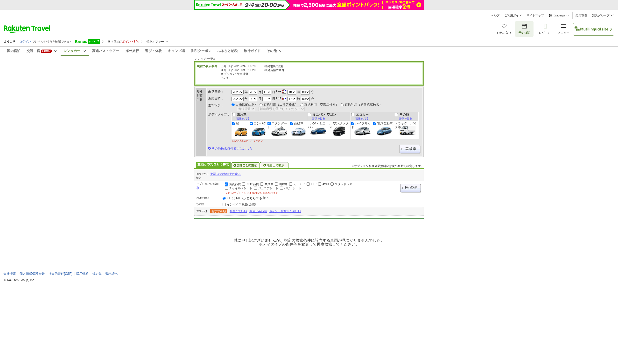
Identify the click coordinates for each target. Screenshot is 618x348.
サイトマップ (535, 15)
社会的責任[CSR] (60, 274)
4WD (326, 184)
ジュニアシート (268, 188)
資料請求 (111, 274)
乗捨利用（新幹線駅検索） (363, 104)
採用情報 (82, 274)
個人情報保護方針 (32, 274)
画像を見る (243, 118)
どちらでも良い (257, 198)
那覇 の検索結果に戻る (225, 174)
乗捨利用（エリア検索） (281, 104)
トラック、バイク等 (406, 125)
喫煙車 (283, 184)
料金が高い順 (258, 211)
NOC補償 (252, 184)
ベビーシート (293, 188)
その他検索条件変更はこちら (231, 148)
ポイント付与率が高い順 (285, 211)
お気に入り (504, 33)
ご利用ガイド (513, 15)
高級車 (298, 123)
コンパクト (258, 125)
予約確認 (524, 33)
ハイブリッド (361, 125)
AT (228, 198)
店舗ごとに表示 (245, 165)
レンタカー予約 (205, 58)
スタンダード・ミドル (277, 125)
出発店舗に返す (247, 104)
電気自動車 (385, 123)
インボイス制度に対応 (241, 204)
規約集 (97, 274)
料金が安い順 (238, 211)
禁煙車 (269, 184)
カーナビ (299, 184)
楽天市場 (581, 15)
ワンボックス (339, 125)
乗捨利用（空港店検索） (321, 104)
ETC (314, 184)
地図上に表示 (274, 165)
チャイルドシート (240, 188)
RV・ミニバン (316, 125)
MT (238, 198)
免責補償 (235, 184)
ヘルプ (495, 15)
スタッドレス (343, 184)
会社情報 (9, 274)
